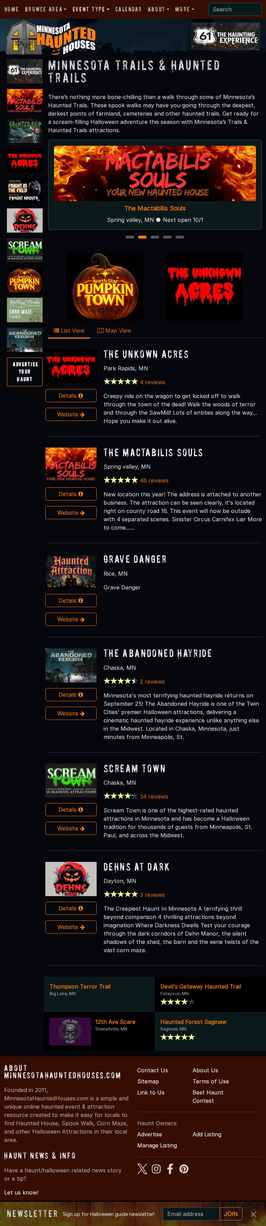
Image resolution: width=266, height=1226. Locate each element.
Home (12, 9)
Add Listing (207, 1134)
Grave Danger (135, 559)
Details (68, 395)
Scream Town (135, 768)
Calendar (128, 9)
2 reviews (152, 681)
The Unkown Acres (146, 354)
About (156, 9)
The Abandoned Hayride (158, 653)
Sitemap (148, 1081)
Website (68, 414)
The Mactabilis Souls (155, 208)
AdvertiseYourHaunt (25, 371)
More (182, 9)
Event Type (89, 9)
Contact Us (152, 1070)
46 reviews (154, 480)
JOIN (231, 1213)
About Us (205, 1070)
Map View (117, 330)
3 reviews (152, 894)
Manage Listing (157, 1145)
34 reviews (154, 796)
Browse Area (43, 9)
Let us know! (21, 1192)
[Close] (253, 1214)
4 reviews (152, 382)
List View (72, 330)
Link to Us (151, 1092)
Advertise (149, 1134)
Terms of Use (211, 1081)
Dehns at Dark (137, 866)
